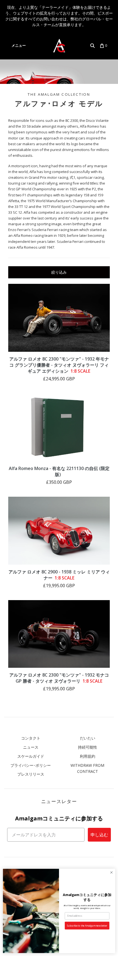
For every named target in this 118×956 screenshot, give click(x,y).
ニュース (30, 747)
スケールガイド (30, 756)
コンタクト (30, 738)
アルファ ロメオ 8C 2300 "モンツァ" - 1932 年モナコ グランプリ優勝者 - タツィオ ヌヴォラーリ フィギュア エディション (59, 365)
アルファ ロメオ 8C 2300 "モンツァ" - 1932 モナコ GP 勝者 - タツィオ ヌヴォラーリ (59, 678)
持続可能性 (87, 747)
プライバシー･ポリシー (30, 765)
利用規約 (87, 756)
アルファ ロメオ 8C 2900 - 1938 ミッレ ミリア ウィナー (59, 575)
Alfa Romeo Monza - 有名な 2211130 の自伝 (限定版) (59, 471)
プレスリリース (30, 774)
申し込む (99, 835)
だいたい (87, 738)
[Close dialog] (111, 872)
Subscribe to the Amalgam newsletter (87, 925)
